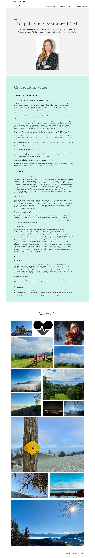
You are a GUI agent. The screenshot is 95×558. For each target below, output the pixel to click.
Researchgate (61, 269)
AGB (81, 553)
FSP (22, 266)
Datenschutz (75, 553)
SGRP (43, 268)
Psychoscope (20, 269)
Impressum (68, 553)
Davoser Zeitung (38, 272)
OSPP (61, 266)
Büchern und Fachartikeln (58, 271)
